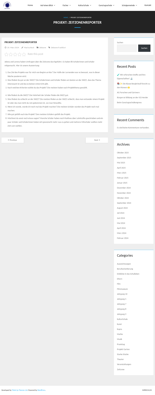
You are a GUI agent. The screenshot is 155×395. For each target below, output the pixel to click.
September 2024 (124, 203)
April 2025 (121, 168)
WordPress (41, 390)
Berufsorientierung (125, 269)
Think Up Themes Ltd (19, 390)
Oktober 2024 (123, 198)
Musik (119, 339)
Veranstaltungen (124, 364)
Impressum (147, 390)
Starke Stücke (123, 354)
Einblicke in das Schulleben (128, 274)
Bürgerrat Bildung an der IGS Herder (132, 98)
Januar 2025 (122, 183)
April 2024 (121, 228)
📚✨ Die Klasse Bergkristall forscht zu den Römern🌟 (133, 86)
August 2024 (122, 208)
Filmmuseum (122, 289)
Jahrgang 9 (121, 314)
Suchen (120, 43)
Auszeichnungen (124, 264)
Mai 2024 (121, 223)
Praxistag (121, 344)
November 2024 (124, 193)
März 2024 (121, 233)
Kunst (119, 324)
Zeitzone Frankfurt (58, 48)
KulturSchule (122, 319)
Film (118, 284)
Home (66, 17)
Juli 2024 (120, 213)
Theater (120, 359)
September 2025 (124, 158)
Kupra (119, 329)
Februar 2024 (122, 238)
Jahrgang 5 (121, 299)
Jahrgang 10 (122, 294)
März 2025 (121, 173)
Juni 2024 (121, 218)
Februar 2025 (122, 178)
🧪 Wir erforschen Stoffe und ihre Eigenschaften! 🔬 (131, 77)
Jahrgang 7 (121, 304)
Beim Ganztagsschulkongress (129, 103)
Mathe (120, 334)
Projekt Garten (123, 349)
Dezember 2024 (124, 188)
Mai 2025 (121, 163)
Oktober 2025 (123, 153)
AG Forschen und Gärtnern (128, 93)
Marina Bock (29, 48)
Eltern (119, 279)
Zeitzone (42, 48)
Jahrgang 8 (121, 309)
